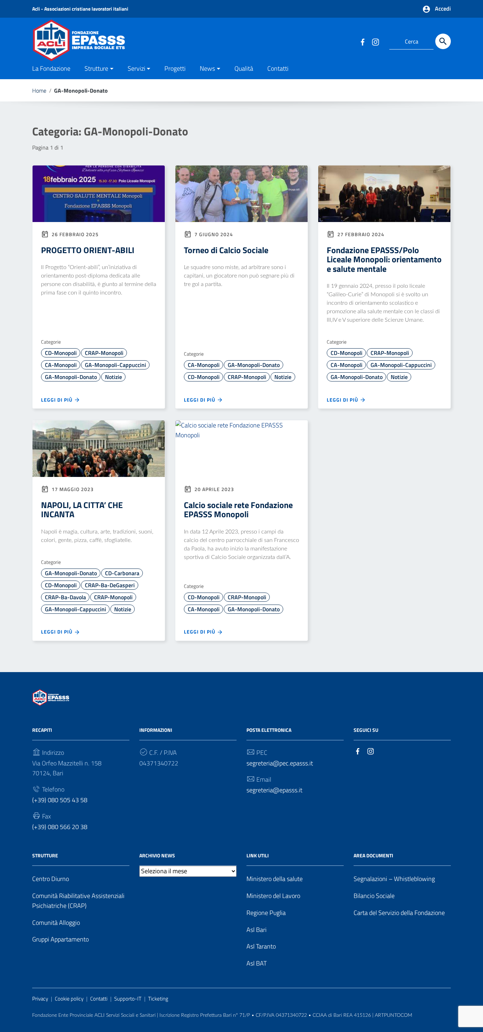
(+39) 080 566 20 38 (59, 827)
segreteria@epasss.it (274, 790)
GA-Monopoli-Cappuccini (115, 365)
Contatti (278, 68)
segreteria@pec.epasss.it (279, 763)
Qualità (243, 68)
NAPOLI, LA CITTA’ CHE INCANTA (82, 509)
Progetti (175, 68)
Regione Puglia (266, 912)
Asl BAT (256, 963)
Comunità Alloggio (56, 922)
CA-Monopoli (61, 365)
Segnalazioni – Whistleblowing (394, 879)
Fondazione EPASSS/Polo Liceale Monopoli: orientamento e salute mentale (384, 259)
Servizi (136, 68)
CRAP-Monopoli (104, 353)
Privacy (40, 999)
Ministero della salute (274, 879)
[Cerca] (443, 41)
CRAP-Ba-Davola (65, 597)
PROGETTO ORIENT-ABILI (87, 250)
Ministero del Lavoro (273, 895)
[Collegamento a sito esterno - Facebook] (362, 41)
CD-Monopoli (61, 353)
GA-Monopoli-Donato (71, 377)
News (207, 68)
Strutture (96, 68)
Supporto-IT (127, 999)
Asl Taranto (261, 946)
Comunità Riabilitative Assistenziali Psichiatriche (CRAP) (78, 900)
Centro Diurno (50, 879)
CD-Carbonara (122, 573)
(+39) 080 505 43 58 (59, 800)
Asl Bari (256, 929)
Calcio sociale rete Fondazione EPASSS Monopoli (238, 509)
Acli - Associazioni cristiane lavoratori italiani (80, 8)
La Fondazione (51, 68)
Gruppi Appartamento (60, 939)
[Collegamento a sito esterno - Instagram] (375, 41)
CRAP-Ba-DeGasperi (110, 585)
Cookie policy (69, 999)
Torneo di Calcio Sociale (226, 250)
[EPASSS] (102, 39)
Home (39, 90)
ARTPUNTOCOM (393, 1015)
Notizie (113, 377)
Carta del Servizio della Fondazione (399, 912)
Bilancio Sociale (374, 895)
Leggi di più (57, 399)
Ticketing (158, 999)
